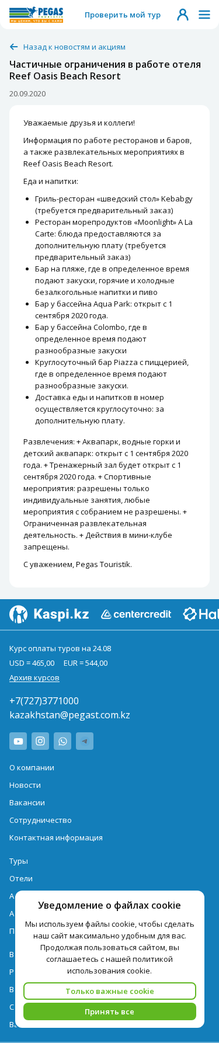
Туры (18, 861)
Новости (25, 785)
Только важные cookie (109, 991)
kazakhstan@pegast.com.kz (69, 714)
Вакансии (27, 802)
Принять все (109, 1011)
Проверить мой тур (123, 14)
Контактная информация (56, 837)
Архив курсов (34, 677)
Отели (21, 878)
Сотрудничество (40, 820)
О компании (31, 767)
